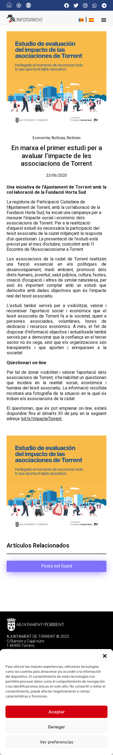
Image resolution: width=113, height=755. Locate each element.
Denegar (56, 726)
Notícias (58, 138)
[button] (105, 656)
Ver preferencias (56, 742)
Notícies (74, 138)
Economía (41, 138)
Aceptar (57, 711)
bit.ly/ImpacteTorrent (41, 418)
